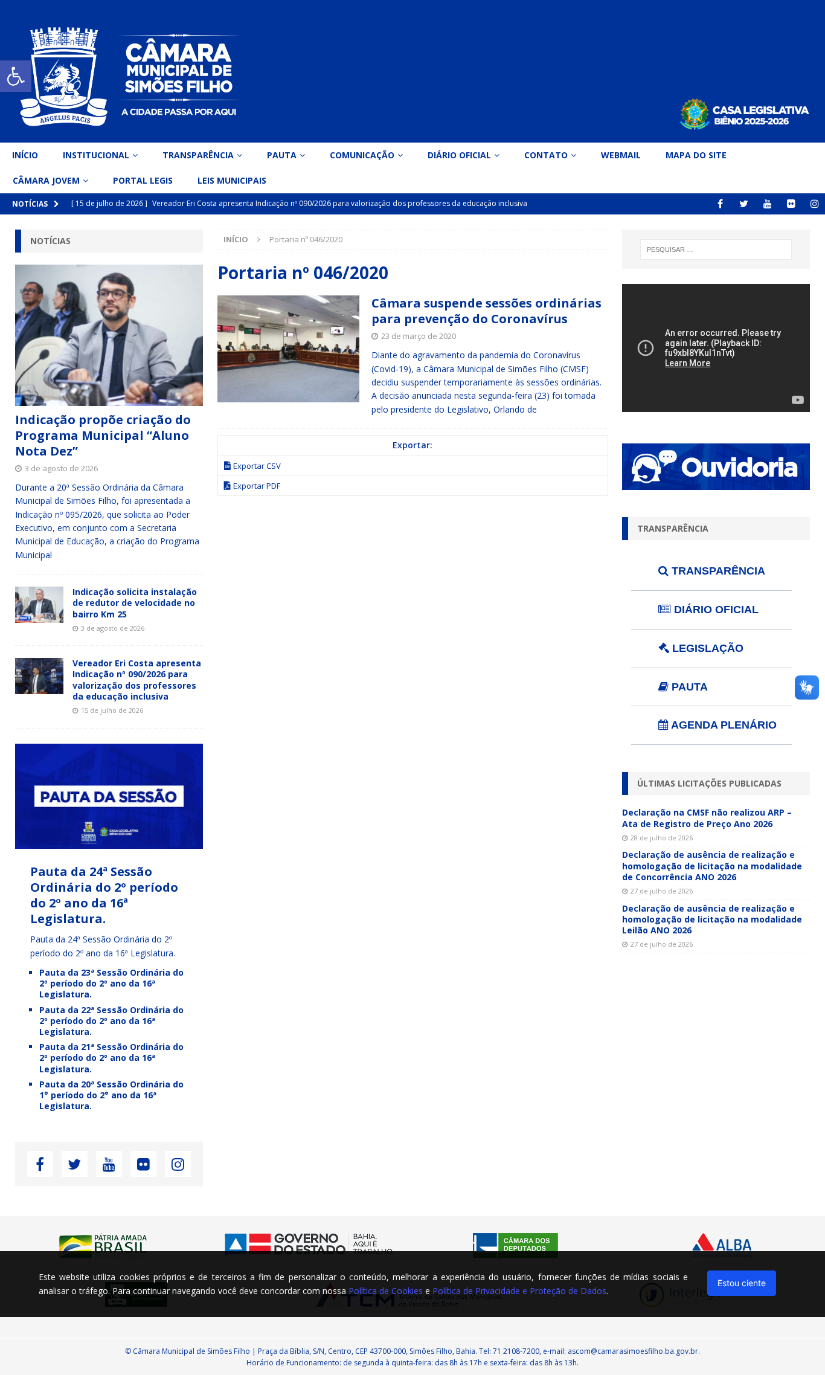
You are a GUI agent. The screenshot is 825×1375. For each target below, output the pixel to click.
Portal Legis (143, 180)
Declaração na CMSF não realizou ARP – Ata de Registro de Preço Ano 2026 (707, 818)
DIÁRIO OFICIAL (715, 610)
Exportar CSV (257, 465)
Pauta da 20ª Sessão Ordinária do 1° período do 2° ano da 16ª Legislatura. (111, 1095)
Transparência (198, 155)
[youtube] (767, 203)
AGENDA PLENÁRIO (723, 725)
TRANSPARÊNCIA (717, 571)
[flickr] (790, 203)
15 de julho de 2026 (112, 710)
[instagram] (814, 203)
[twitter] (743, 203)
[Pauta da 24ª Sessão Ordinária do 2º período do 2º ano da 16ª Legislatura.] (109, 842)
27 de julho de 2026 (662, 890)
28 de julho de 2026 (662, 837)
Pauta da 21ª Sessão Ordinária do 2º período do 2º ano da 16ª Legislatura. (111, 1057)
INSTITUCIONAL (96, 155)
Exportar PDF (256, 485)
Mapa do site (696, 155)
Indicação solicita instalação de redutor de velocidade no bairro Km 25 (134, 602)
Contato (546, 155)
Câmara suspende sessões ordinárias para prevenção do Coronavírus (486, 311)
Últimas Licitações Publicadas (709, 783)
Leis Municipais (231, 180)
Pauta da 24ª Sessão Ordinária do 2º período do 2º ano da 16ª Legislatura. (104, 895)
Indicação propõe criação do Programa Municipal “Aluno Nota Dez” (103, 435)
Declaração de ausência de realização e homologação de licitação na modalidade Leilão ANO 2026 (712, 919)
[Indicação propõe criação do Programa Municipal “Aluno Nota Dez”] (109, 335)
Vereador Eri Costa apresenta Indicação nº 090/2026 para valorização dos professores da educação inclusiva (136, 679)
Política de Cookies (385, 1290)
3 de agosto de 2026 (61, 468)
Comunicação (362, 155)
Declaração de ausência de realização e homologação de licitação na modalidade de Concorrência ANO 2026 (712, 865)
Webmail (621, 155)
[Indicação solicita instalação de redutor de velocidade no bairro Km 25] (39, 605)
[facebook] (720, 203)
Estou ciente (741, 1283)
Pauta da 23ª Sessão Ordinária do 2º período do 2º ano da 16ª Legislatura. (111, 983)
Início (25, 155)
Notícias (50, 240)
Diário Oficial (459, 155)
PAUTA (688, 687)
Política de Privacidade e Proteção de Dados (519, 1290)
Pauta (282, 155)
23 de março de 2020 (418, 335)
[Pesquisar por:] (716, 249)
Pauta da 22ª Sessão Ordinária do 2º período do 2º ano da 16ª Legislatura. (111, 1020)
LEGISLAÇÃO (706, 648)
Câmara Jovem (46, 180)
